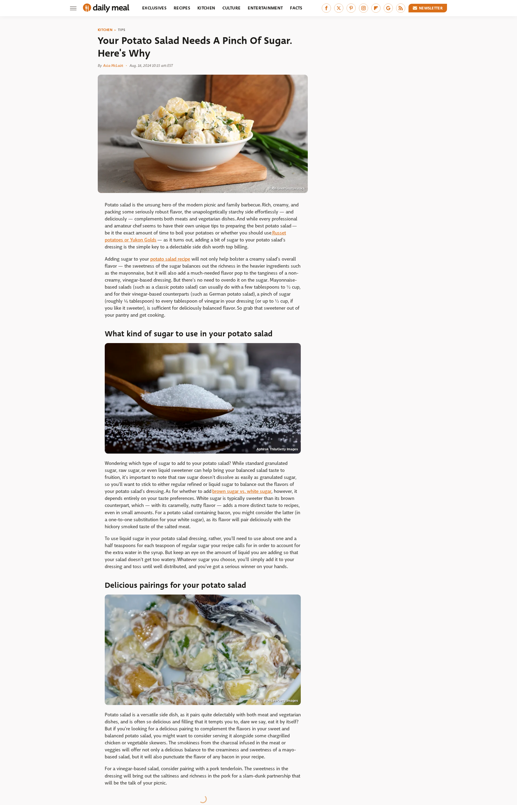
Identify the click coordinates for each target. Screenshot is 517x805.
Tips (121, 30)
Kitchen (206, 8)
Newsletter (431, 8)
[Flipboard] (375, 8)
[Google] (388, 8)
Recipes (182, 8)
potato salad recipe (170, 259)
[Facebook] (326, 8)
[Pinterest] (351, 8)
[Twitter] (338, 8)
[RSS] (400, 8)
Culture (231, 8)
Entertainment (265, 8)
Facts (296, 8)
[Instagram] (363, 8)
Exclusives (154, 8)
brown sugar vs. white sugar (241, 491)
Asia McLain (113, 65)
